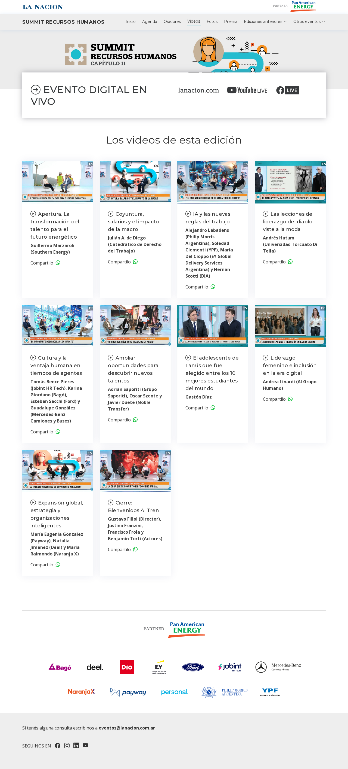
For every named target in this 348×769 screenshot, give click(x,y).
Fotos (212, 21)
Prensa (230, 21)
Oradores (172, 21)
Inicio (131, 21)
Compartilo (42, 263)
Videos (193, 21)
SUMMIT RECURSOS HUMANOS (63, 22)
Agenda (149, 21)
